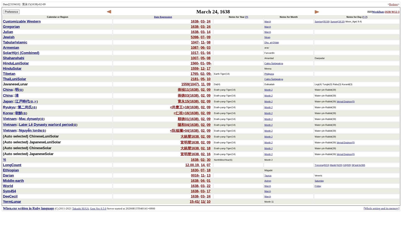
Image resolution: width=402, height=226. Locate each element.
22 (208, 186)
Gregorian (11, 26)
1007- (195, 58)
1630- (195, 170)
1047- (195, 42)
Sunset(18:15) (337, 21)
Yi (4, 160)
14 (208, 32)
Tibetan (9, 74)
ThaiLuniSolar (14, 79)
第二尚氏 (25, 107)
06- (203, 47)
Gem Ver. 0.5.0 (98, 208)
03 (208, 47)
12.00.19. (192, 165)
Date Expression (163, 17)
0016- (195, 175)
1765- (195, 74)
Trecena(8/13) (322, 165)
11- (203, 42)
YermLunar (12, 201)
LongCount (12, 165)
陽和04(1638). (189, 125)
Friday (318, 186)
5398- (195, 37)
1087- (195, 47)
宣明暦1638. (190, 142)
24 (208, 21)
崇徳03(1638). (189, 95)
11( (203, 201)
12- (203, 68)
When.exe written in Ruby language (28, 208)
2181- (195, 79)
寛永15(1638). (189, 101)
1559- (195, 68)
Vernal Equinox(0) (346, 101)
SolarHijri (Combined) (21, 53)
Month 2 (268, 90)
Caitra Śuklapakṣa (273, 63)
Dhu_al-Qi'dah (271, 42)
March (267, 21)
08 (208, 42)
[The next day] (316, 12)
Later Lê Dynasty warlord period (46, 124)
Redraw (393, 4)
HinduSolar (12, 68)
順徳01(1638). (189, 119)
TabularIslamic (15, 42)
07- (203, 37)
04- (203, 180)
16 (208, 154)
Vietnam (10, 119)
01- (203, 53)
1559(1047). (190, 84)
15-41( (195, 201)
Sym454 (9, 191)
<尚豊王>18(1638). (185, 107)
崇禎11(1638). (189, 89)
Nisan (267, 37)
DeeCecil (10, 196)
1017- (195, 53)
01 (208, 180)
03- (203, 21)
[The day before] (109, 12)
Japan (8, 101)
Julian (8, 32)
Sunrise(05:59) (322, 21)
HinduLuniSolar (16, 63)
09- (208, 63)
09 (208, 37)
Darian (8, 175)
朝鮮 (18, 113)
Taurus (268, 175)
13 (208, 175)
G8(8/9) (347, 165)
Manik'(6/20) (336, 165)
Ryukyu (9, 107)
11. (203, 84)
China (8, 89)
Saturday (319, 181)
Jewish (8, 37)
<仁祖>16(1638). (187, 113)
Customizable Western (22, 21)
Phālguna (269, 74)
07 (208, 165)
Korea (8, 113)
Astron (267, 181)
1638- (195, 21)
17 (208, 68)
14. (203, 165)
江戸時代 (22, 101)
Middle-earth (13, 180)
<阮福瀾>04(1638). (185, 130)
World (8, 186)
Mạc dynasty (29, 119)
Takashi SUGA (80, 208)
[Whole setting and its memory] (381, 208)
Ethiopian (11, 170)
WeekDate (378, 11)
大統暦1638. (190, 136)
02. (203, 89)
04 (208, 53)
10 (208, 79)
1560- (195, 63)
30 (208, 160)
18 (208, 148)
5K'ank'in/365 (358, 165)
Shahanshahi (13, 58)
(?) (246, 17)
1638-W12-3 (392, 11)
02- (202, 74)
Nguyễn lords (30, 130)
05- (203, 58)
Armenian (11, 47)
